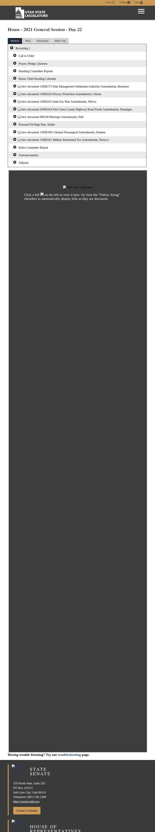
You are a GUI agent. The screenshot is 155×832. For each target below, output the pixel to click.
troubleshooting (69, 755)
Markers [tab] (15, 40)
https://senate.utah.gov (26, 801)
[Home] (32, 13)
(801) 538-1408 (36, 797)
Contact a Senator (26, 810)
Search (108, 2)
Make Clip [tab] (60, 40)
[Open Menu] (141, 11)
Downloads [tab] (42, 40)
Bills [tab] (28, 40)
